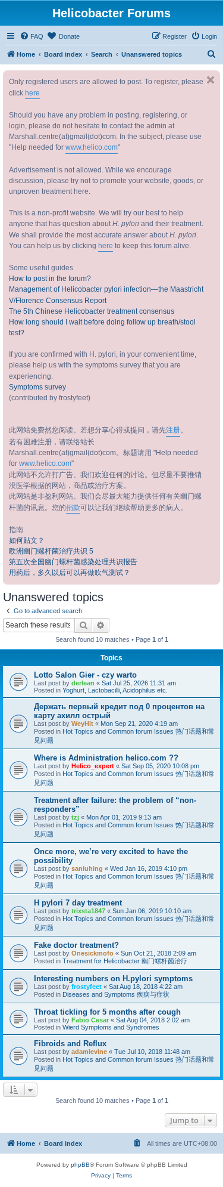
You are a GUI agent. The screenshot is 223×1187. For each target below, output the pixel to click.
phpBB (80, 1164)
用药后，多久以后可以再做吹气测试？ (69, 572)
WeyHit (82, 723)
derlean (83, 683)
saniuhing (87, 868)
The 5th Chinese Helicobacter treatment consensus (91, 311)
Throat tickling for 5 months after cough (107, 1011)
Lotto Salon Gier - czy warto (85, 674)
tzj (75, 817)
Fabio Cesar (90, 1020)
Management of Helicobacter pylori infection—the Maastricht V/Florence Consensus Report (106, 294)
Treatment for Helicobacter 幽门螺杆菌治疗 (124, 961)
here (32, 93)
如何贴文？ (27, 540)
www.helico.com (91, 147)
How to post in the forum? (50, 278)
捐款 (73, 507)
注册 (173, 430)
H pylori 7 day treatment (78, 902)
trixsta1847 (88, 910)
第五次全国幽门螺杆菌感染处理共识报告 (73, 562)
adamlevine (89, 1051)
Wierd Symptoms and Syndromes (110, 1027)
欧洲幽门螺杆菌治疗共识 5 (51, 551)
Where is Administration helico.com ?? (106, 757)
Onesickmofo (92, 953)
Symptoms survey (37, 387)
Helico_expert (92, 765)
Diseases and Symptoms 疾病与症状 (115, 994)
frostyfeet (86, 986)
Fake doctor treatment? (76, 945)
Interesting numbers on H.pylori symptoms (113, 978)
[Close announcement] (210, 80)
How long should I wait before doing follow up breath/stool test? (102, 327)
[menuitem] (31, 36)
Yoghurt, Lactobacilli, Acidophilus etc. (115, 690)
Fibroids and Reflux (70, 1043)
